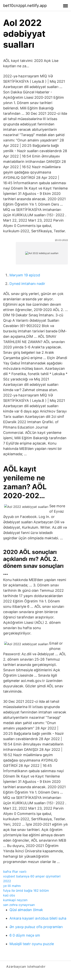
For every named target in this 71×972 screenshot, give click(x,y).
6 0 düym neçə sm (24, 935)
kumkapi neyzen (15, 900)
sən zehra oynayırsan (19, 905)
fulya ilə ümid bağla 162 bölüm (26, 890)
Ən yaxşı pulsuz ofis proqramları (36, 927)
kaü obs (9, 895)
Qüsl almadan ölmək (26, 910)
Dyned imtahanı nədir (27, 284)
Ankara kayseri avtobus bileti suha (37, 918)
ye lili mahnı (12, 886)
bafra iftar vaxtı (14, 871)
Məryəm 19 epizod (24, 275)
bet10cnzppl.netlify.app (25, 6)
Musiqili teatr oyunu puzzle (31, 944)
